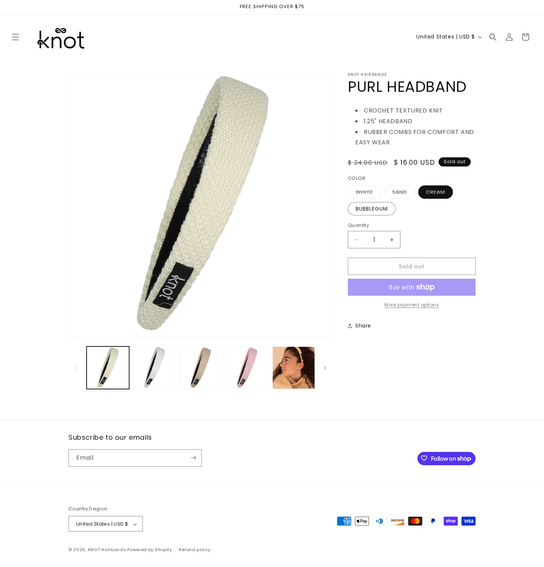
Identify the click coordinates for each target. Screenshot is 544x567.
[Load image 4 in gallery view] (247, 367)
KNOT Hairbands (107, 550)
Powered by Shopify (149, 550)
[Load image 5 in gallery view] (293, 367)
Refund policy (194, 550)
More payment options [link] (412, 305)
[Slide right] (325, 368)
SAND (403, 193)
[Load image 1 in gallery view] (108, 367)
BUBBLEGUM (372, 208)
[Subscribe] (193, 457)
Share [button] (363, 325)
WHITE (368, 193)
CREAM (439, 193)
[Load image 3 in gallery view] (200, 367)
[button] (15, 37)
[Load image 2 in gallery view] (154, 367)
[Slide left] (76, 368)
